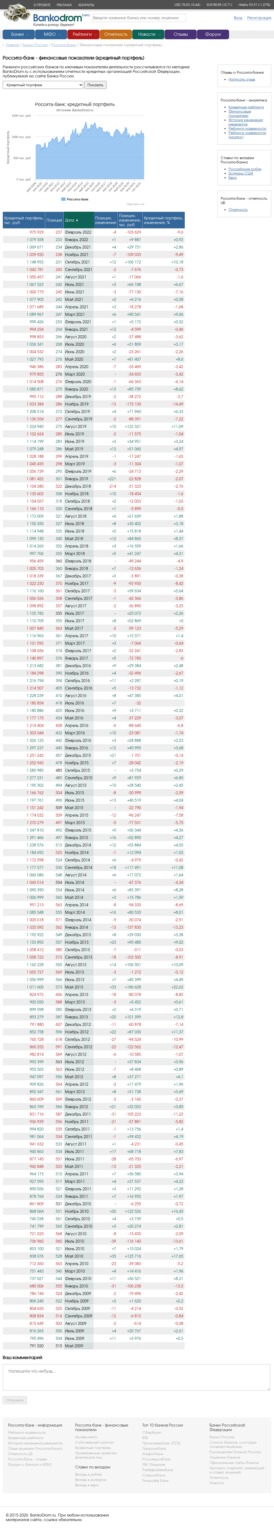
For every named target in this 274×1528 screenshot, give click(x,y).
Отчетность (115, 34)
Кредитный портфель (93, 1448)
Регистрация (259, 17)
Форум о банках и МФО (30, 1464)
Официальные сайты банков (234, 1462)
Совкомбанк (153, 1475)
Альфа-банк (152, 1454)
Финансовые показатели (240, 113)
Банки (17, 34)
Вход (238, 17)
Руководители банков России (235, 1452)
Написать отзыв (242, 79)
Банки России (222, 1437)
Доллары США (241, 173)
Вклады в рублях (88, 1474)
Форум (213, 34)
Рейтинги (82, 34)
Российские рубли (245, 169)
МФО (50, 34)
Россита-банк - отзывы (27, 1459)
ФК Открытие (153, 1464)
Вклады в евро (87, 1485)
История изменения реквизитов (246, 122)
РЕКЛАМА (64, 5)
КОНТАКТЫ (86, 5)
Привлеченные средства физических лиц (96, 1455)
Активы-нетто (86, 1437)
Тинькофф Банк (155, 1480)
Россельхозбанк (156, 1459)
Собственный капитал (94, 1442)
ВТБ (145, 1438)
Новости (146, 34)
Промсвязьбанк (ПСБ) (161, 1443)
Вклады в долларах (90, 1480)
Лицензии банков (225, 1457)
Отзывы (181, 34)
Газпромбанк (154, 1448)
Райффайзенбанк (157, 1470)
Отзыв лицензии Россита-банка (35, 1448)
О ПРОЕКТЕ (42, 5)
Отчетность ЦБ (20, 1454)
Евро (233, 177)
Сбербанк (151, 1432)
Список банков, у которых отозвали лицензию (233, 1444)
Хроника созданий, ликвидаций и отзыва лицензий (237, 1470)
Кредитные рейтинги (246, 107)
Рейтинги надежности (247, 128)
